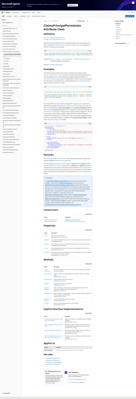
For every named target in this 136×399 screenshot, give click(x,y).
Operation (46, 240)
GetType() (46, 283)
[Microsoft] (3, 12)
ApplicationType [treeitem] (6, 31)
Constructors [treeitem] (7, 58)
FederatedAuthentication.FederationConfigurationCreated (61, 205)
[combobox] (11, 22)
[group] (68, 54)
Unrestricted (47, 252)
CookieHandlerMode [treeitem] (7, 71)
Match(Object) (47, 293)
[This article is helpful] (127, 43)
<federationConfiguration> (54, 119)
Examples (118, 25)
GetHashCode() (47, 279)
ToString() (46, 303)
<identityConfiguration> (80, 195)
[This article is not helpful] (129, 43)
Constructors (119, 29)
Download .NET (130, 16)
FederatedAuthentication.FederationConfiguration (59, 185)
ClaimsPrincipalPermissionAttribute (53, 75)
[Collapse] (21, 20)
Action (45, 235)
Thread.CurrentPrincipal (84, 167)
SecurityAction (63, 163)
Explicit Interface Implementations (124, 34)
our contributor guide (52, 382)
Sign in (132, 12)
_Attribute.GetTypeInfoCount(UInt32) (53, 330)
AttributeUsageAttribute (56, 64)
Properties (118, 31)
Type (59, 283)
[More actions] (91, 21)
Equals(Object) (47, 273)
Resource (46, 244)
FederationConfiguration (53, 360)
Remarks (118, 27)
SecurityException (84, 81)
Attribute (58, 59)
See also (118, 38)
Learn (45, 21)
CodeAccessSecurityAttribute (81, 59)
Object (52, 59)
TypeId (46, 248)
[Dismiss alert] (133, 3)
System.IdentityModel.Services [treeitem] (10, 28)
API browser (55, 21)
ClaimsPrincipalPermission (73, 269)
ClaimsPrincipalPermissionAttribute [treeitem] (12, 55)
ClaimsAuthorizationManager (63, 45)
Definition (118, 23)
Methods (118, 33)
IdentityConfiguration (66, 183)
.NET (49, 21)
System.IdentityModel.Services (57, 37)
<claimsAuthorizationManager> (52, 111)
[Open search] (129, 12)
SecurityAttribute (67, 59)
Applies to (118, 36)
